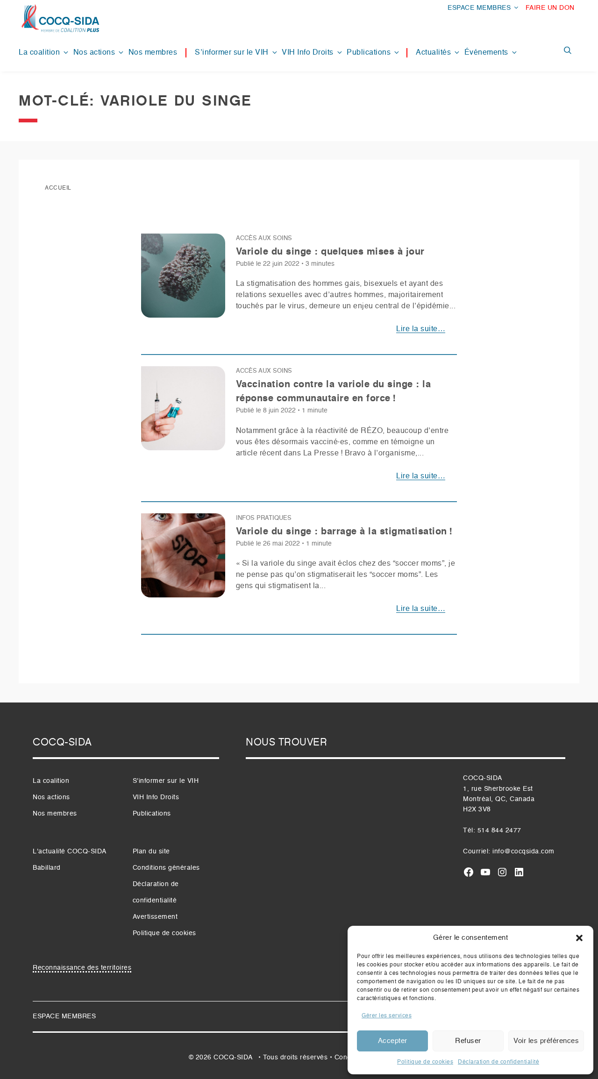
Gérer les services (387, 1016)
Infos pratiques (264, 518)
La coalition (39, 53)
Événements (486, 53)
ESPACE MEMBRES (479, 8)
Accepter (392, 1040)
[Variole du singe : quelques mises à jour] (183, 279)
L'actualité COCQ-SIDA (70, 851)
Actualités (433, 53)
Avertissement (155, 917)
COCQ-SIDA (233, 1057)
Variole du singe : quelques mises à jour (330, 252)
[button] (579, 938)
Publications (369, 53)
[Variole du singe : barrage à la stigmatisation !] (183, 559)
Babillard (47, 868)
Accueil (58, 188)
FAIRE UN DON (550, 8)
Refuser (468, 1040)
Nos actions (94, 53)
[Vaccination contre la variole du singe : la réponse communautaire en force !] (183, 412)
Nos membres (153, 53)
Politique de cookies (425, 1062)
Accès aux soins (264, 238)
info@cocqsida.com (523, 851)
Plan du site (151, 851)
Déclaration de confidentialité (498, 1062)
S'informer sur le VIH (166, 781)
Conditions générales (166, 868)
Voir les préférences (546, 1040)
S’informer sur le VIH (232, 53)
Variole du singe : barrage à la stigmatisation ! (344, 532)
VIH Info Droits (308, 53)
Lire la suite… (420, 329)
